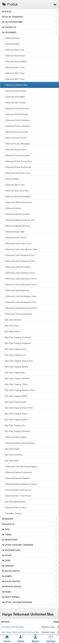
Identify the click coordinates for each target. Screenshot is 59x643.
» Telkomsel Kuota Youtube (15, 131)
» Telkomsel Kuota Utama (14, 149)
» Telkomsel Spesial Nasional (16, 225)
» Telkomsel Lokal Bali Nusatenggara (19, 466)
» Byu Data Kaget (10, 448)
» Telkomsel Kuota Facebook (16, 120)
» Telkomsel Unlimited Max (15, 84)
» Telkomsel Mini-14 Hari (14, 102)
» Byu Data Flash (10, 325)
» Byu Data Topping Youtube (15, 378)
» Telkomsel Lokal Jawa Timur (16, 243)
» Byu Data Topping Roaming (16, 431)
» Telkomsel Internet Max (14, 90)
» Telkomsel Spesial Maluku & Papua (19, 484)
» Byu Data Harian (11, 331)
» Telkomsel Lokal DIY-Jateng (16, 266)
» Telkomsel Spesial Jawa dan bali (18, 219)
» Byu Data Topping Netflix (14, 396)
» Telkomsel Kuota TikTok (14, 137)
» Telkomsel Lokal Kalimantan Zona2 (19, 307)
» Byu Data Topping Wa (13, 372)
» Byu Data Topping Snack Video (17, 407)
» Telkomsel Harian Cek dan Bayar (18, 442)
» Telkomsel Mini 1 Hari (13, 67)
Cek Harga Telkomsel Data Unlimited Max (20, 632)
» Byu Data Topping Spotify (15, 366)
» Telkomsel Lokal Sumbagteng (17, 313)
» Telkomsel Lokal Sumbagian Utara (19, 296)
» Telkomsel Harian (11, 208)
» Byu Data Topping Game (14, 419)
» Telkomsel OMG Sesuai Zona (17, 202)
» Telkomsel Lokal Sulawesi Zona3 (18, 272)
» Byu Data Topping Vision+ (15, 413)
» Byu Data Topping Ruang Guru (17, 360)
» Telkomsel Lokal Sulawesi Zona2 (18, 261)
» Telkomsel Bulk (10, 178)
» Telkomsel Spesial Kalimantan (17, 472)
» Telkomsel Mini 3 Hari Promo (16, 489)
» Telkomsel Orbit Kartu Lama (16, 172)
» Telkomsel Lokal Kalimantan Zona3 (19, 284)
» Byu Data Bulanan (11, 319)
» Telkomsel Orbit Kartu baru (16, 108)
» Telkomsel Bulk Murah (13, 55)
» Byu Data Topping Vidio (14, 401)
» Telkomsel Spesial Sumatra (16, 214)
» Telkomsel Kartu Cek (13, 49)
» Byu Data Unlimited (12, 454)
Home (7, 641)
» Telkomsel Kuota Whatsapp (16, 143)
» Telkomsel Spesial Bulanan (16, 290)
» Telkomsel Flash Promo (14, 237)
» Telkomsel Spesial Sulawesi (16, 478)
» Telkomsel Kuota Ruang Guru (17, 161)
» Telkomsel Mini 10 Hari (14, 507)
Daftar (20, 641)
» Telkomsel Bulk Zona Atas (15, 190)
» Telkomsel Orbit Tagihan (14, 437)
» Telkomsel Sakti (10, 43)
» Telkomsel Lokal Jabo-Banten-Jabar (20, 249)
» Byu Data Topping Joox (14, 349)
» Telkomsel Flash (11, 38)
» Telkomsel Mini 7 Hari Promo (16, 495)
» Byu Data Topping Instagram (16, 343)
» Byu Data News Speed (13, 501)
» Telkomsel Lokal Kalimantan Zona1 (19, 278)
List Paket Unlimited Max (12, 626)
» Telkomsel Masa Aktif (13, 231)
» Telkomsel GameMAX (13, 96)
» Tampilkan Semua (11, 513)
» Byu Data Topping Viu (13, 425)
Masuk (35, 641)
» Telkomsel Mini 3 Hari (13, 73)
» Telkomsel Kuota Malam (14, 61)
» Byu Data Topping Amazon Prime (18, 390)
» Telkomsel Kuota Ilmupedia (16, 155)
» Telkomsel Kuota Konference (16, 167)
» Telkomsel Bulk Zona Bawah (16, 196)
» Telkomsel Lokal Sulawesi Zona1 (18, 255)
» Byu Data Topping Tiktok (14, 384)
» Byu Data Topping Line (14, 354)
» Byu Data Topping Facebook (16, 337)
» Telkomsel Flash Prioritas (15, 114)
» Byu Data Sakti (10, 460)
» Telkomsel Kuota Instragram (16, 126)
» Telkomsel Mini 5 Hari (13, 184)
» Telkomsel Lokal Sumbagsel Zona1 (19, 302)
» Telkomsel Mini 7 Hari (13, 79)
